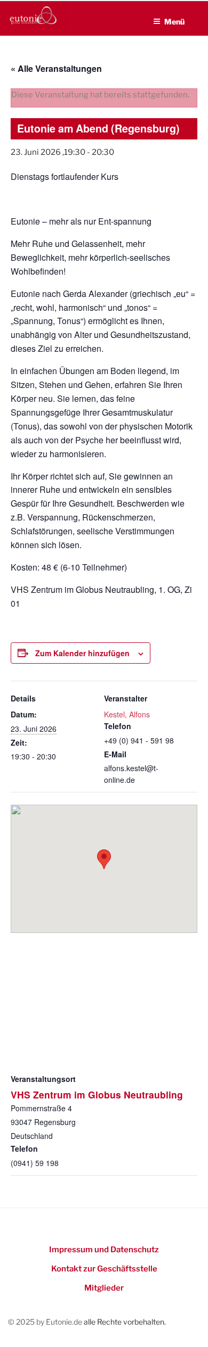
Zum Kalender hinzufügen (82, 653)
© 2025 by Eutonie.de (46, 1321)
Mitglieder (104, 1288)
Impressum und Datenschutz (104, 1249)
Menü (174, 21)
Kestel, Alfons (127, 714)
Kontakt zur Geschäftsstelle (104, 1269)
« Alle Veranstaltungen (56, 68)
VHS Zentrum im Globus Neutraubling (97, 1094)
